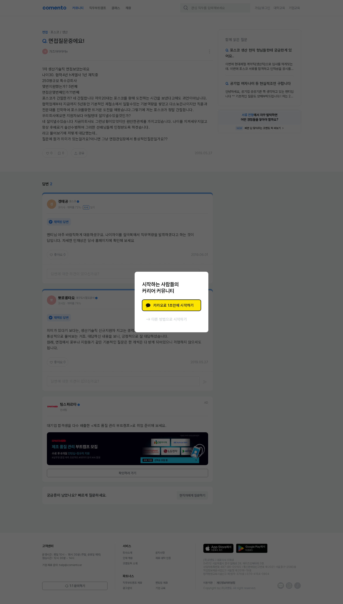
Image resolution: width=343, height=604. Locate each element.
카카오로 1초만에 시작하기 (173, 305)
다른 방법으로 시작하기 (169, 319)
